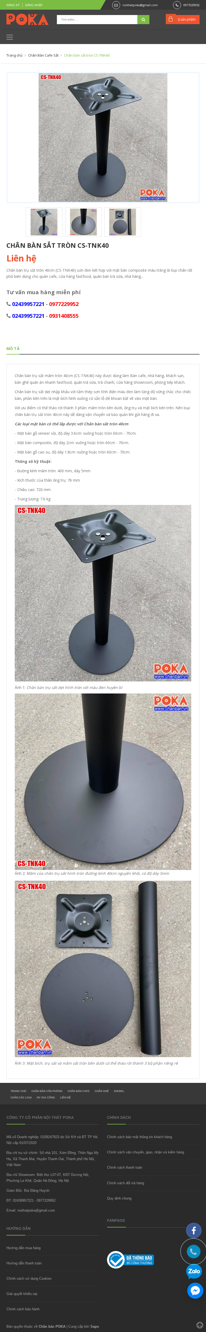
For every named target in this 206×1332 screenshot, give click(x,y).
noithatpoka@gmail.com (140, 5)
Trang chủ (18, 1091)
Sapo (94, 1326)
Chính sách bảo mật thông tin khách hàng (139, 1137)
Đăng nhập (34, 5)
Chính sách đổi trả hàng (125, 1183)
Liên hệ (65, 1097)
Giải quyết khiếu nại (21, 1294)
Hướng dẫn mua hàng (23, 1248)
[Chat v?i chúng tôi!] (195, 1291)
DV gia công (46, 1097)
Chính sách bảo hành (22, 1309)
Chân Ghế (102, 1091)
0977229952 (191, 5)
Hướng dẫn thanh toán (24, 1263)
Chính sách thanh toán (124, 1167)
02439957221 (28, 304)
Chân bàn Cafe (79, 1091)
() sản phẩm (187, 19)
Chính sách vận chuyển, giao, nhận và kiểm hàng (145, 1152)
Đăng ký (13, 5)
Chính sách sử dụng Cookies (29, 1278)
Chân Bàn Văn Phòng (46, 1091)
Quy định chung (119, 1198)
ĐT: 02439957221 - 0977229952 (31, 1200)
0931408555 (64, 315)
